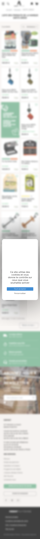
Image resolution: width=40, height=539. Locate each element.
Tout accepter (20, 289)
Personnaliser (20, 293)
